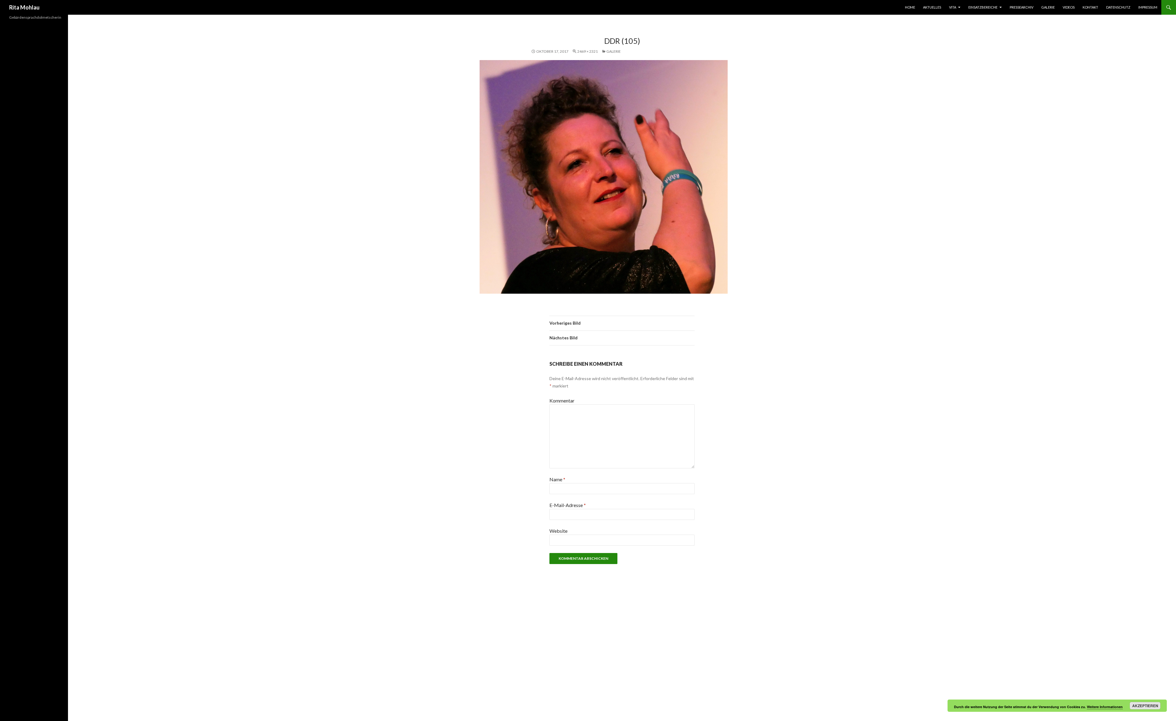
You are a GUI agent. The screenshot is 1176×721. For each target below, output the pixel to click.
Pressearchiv (1021, 7)
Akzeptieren (1145, 705)
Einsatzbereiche (982, 7)
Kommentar (562, 400)
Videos (1069, 7)
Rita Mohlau (24, 7)
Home (910, 7)
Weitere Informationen (1105, 706)
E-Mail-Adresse (567, 505)
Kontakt (1090, 7)
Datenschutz (1118, 7)
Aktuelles (932, 7)
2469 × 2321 (587, 51)
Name (557, 479)
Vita (952, 7)
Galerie (1048, 7)
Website (558, 531)
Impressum (1147, 7)
